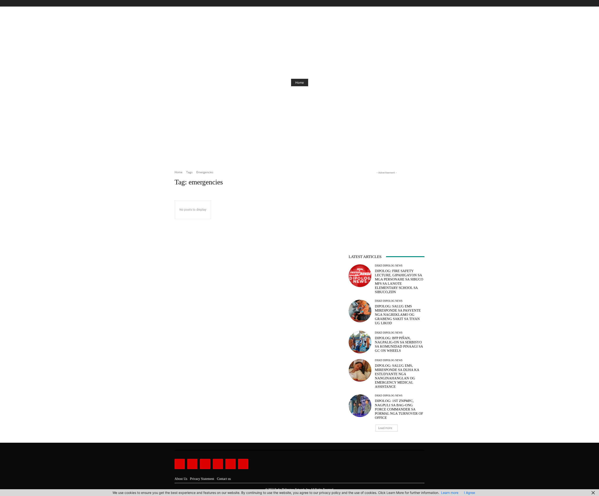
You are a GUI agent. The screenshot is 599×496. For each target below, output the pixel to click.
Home (299, 82)
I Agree (469, 493)
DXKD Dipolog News (388, 265)
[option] (299, 82)
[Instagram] (406, 3)
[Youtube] (421, 3)
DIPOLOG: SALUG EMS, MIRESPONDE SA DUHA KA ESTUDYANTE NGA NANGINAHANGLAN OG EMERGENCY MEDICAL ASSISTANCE (397, 376)
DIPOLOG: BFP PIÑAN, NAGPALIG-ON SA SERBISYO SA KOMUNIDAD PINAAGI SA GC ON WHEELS (399, 344)
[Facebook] (400, 3)
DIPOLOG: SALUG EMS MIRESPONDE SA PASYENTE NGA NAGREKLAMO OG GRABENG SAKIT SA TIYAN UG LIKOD (398, 314)
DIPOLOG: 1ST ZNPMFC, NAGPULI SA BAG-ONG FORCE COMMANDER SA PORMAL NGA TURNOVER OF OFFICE (399, 409)
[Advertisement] (386, 204)
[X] (416, 3)
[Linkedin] (205, 464)
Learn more (449, 493)
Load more (385, 428)
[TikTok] (411, 3)
